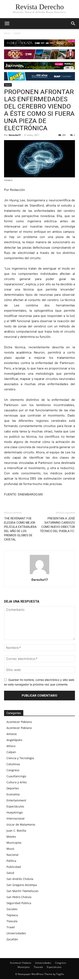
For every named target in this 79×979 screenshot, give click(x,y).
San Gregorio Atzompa (21, 885)
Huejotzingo (14, 812)
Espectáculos (15, 806)
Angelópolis (14, 740)
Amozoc (11, 734)
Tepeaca (12, 915)
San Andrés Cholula (19, 879)
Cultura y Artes (16, 782)
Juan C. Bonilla (16, 830)
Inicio (7, 33)
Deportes (12, 788)
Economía (13, 794)
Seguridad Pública (18, 903)
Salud (17, 33)
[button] (73, 23)
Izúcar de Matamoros (20, 824)
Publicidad (13, 867)
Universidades (16, 933)
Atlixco (10, 746)
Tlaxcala (11, 921)
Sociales (11, 909)
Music (10, 849)
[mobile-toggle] (6, 23)
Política (11, 861)
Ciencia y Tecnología (20, 758)
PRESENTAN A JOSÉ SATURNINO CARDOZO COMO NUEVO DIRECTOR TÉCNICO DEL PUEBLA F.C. (57, 525)
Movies (11, 836)
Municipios (13, 843)
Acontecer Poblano (19, 722)
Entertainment (16, 800)
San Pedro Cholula (18, 897)
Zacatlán (12, 939)
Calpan (11, 752)
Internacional (15, 818)
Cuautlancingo (16, 776)
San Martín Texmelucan (22, 891)
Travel (10, 927)
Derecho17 (15, 134)
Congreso (12, 770)
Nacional (12, 855)
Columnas (13, 764)
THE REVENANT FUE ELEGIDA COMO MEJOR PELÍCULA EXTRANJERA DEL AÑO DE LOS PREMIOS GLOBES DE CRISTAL (20, 529)
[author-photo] (39, 574)
